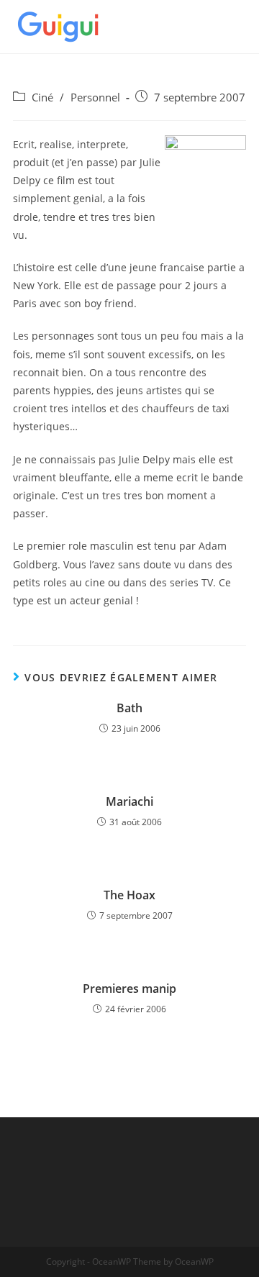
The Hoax (129, 895)
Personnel (95, 97)
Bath (129, 708)
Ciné (42, 97)
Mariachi (129, 801)
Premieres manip (129, 988)
